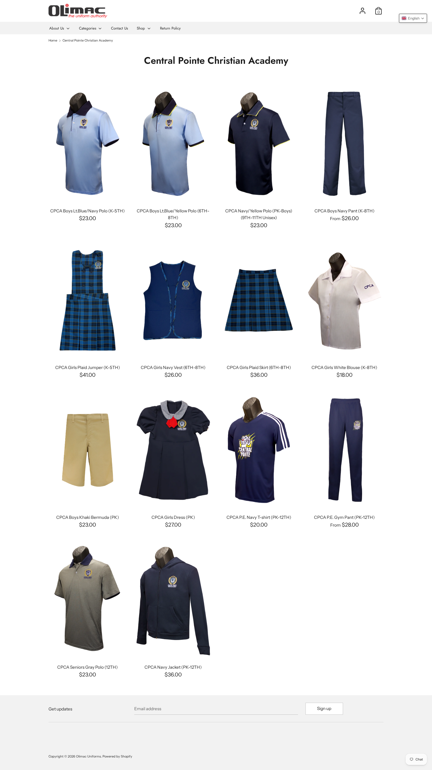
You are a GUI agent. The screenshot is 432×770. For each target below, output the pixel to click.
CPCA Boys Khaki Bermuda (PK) (87, 517)
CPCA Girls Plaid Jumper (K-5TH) (87, 367)
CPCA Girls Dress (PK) (173, 517)
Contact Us (119, 28)
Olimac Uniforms (88, 756)
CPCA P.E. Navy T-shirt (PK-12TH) (258, 517)
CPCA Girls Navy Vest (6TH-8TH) (173, 367)
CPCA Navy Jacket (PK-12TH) (173, 667)
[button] (413, 18)
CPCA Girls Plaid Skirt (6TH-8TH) (259, 367)
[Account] (363, 9)
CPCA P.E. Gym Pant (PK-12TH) (344, 517)
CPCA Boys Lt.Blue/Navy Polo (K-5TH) (87, 210)
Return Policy (170, 28)
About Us (57, 28)
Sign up (324, 708)
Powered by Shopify (117, 756)
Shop (141, 28)
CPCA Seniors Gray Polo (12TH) (87, 667)
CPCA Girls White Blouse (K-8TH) (344, 367)
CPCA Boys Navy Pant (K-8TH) (344, 210)
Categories (88, 28)
